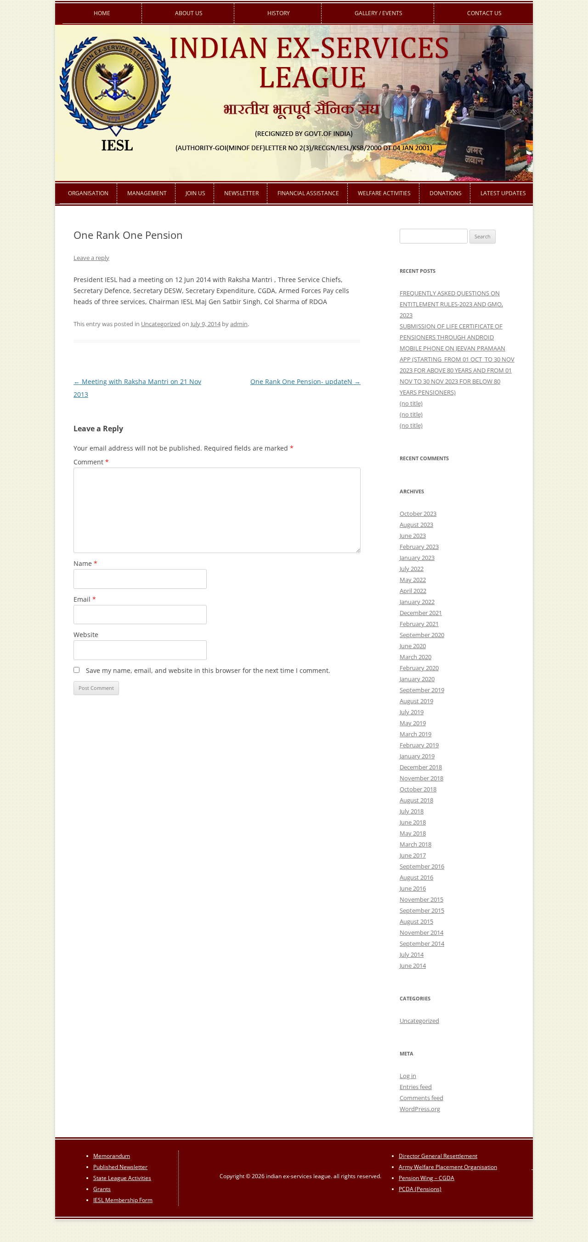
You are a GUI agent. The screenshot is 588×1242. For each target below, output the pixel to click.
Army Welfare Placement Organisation (448, 1167)
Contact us (484, 13)
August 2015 (416, 921)
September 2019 (422, 690)
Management (147, 193)
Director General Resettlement (438, 1156)
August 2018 (416, 800)
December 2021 (421, 613)
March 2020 (415, 657)
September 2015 (422, 910)
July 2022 (412, 569)
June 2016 (413, 888)
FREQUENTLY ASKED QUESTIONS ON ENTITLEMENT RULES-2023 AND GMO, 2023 (451, 304)
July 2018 (412, 811)
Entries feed (416, 1087)
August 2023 (416, 524)
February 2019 (419, 745)
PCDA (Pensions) (420, 1189)
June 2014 (413, 965)
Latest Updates (503, 193)
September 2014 (422, 943)
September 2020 (422, 635)
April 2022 (413, 591)
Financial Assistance (308, 193)
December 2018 (421, 767)
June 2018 (413, 822)
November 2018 (421, 778)
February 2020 (419, 668)
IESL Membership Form (123, 1200)
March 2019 (415, 734)
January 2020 (417, 679)
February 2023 (419, 546)
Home (102, 13)
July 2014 (412, 954)
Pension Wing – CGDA (426, 1178)
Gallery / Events (378, 13)
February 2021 (419, 624)
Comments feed (421, 1098)
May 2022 (413, 580)
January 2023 (417, 557)
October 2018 (418, 789)
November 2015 (421, 899)
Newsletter (241, 193)
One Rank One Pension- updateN (305, 381)
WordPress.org (420, 1109)
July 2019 (412, 712)
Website (86, 634)
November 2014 (421, 932)
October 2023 (418, 513)
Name (85, 563)
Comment (91, 461)
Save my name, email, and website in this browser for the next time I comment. (208, 670)
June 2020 (413, 646)
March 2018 (415, 844)
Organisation (88, 193)
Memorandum (111, 1156)
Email (85, 599)
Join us (195, 193)
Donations (446, 193)
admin (239, 324)
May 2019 (413, 723)
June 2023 (413, 535)
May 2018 (413, 833)
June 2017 (413, 855)
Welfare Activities (384, 193)
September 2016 (422, 866)
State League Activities (122, 1178)
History (278, 13)
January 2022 (417, 602)
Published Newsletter (120, 1167)
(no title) (411, 403)
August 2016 (416, 877)
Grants (102, 1189)
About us (189, 13)
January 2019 (417, 756)
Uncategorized (161, 324)
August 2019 (416, 701)
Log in (408, 1076)
